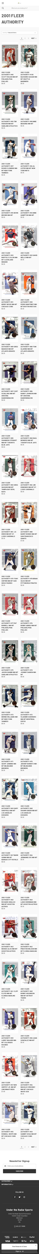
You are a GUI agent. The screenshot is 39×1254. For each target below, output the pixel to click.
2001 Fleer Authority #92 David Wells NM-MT (29, 255)
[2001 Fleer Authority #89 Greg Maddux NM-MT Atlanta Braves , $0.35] (10, 328)
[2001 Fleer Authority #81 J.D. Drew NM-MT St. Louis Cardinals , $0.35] (10, 513)
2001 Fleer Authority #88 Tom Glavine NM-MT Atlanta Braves (28, 348)
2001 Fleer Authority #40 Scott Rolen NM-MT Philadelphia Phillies (10, 77)
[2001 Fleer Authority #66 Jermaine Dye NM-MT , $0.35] (29, 836)
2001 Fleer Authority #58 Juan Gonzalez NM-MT (29, 1038)
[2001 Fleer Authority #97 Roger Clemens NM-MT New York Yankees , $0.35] (10, 147)
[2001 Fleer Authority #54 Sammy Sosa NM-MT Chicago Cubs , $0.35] (29, 1113)
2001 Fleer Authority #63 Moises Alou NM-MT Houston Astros (9, 948)
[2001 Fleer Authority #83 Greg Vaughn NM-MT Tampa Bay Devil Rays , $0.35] (10, 466)
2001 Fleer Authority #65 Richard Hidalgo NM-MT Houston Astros (8, 902)
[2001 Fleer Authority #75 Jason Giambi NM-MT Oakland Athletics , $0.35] (10, 651)
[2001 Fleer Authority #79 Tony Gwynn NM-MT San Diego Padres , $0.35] (10, 560)
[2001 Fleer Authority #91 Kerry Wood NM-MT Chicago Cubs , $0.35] (10, 283)
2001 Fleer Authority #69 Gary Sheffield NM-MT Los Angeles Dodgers (10, 810)
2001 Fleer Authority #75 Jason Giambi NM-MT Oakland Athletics (10, 671)
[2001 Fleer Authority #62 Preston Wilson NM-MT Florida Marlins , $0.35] (29, 928)
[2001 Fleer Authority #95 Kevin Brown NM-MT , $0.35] (10, 194)
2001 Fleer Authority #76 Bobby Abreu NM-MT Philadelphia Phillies (29, 625)
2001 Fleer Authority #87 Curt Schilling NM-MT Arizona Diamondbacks (10, 393)
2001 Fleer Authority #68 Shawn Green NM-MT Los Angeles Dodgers (29, 810)
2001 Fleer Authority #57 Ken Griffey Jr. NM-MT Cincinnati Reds (9, 1086)
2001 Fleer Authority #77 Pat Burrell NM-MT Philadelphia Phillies (9, 625)
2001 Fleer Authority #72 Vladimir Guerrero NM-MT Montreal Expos (28, 717)
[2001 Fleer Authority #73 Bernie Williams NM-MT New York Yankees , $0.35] (10, 696)
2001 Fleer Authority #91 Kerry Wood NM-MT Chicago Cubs (9, 303)
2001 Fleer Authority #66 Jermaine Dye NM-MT (29, 855)
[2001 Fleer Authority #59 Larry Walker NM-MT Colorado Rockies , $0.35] (10, 1019)
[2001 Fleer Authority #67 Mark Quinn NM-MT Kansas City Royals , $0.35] (10, 836)
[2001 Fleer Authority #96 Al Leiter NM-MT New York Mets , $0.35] (29, 147)
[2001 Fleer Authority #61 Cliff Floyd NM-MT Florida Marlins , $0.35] (10, 972)
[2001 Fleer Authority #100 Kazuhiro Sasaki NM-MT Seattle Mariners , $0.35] (29, 56)
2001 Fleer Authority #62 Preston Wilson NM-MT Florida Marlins (29, 948)
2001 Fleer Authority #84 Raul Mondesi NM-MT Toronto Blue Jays (29, 439)
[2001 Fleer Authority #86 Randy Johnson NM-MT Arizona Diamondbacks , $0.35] (29, 373)
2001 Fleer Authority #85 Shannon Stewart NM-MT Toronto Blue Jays (9, 440)
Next (33, 38)
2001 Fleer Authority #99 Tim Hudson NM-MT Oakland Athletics (10, 122)
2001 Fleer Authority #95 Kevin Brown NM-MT (10, 213)
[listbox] (22, 32)
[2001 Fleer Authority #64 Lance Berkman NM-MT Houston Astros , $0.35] (29, 881)
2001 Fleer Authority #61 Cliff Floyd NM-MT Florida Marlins (10, 992)
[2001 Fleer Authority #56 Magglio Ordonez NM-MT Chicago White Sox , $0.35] (29, 1066)
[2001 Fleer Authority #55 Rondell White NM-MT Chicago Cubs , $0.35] (10, 1113)
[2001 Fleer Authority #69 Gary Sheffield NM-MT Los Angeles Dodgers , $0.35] (10, 790)
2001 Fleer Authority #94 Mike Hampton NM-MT (28, 213)
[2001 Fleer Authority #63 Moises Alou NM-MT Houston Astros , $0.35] (10, 928)
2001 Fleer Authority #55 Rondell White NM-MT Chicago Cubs (9, 1133)
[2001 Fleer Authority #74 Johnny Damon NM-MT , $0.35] (29, 651)
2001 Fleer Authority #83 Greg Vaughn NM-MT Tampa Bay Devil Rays (10, 487)
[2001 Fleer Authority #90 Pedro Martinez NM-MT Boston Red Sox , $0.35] (29, 283)
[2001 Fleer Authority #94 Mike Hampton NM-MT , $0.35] (29, 194)
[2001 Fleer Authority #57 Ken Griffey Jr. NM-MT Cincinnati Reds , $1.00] (10, 1066)
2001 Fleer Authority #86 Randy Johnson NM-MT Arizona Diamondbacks (29, 393)
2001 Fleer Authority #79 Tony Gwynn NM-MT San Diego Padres (10, 580)
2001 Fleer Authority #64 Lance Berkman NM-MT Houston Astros (29, 901)
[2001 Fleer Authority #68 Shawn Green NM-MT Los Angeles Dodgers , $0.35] (29, 790)
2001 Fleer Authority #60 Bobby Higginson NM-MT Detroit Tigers (27, 993)
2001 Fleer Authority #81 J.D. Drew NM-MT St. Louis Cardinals (9, 533)
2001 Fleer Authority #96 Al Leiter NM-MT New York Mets (28, 167)
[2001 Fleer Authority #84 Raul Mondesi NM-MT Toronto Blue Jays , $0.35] (29, 419)
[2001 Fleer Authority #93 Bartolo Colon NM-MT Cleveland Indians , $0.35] (10, 236)
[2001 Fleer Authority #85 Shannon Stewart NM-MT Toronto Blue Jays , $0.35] (10, 419)
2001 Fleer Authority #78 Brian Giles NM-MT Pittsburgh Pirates (29, 580)
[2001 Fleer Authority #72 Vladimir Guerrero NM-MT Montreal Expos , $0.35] (29, 696)
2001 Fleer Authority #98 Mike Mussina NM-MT (28, 121)
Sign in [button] (18, 1251)
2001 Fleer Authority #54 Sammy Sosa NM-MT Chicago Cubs (29, 1133)
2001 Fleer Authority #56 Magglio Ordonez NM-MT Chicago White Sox (28, 1087)
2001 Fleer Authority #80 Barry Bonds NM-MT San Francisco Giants (29, 534)
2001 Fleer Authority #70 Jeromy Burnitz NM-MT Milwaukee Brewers (29, 763)
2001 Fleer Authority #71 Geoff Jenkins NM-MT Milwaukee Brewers (9, 763)
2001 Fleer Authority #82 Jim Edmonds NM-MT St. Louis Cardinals (28, 486)
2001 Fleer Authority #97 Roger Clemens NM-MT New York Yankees (10, 168)
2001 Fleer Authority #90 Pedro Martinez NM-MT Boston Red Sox (29, 303)
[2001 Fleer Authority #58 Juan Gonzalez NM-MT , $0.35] (29, 1019)
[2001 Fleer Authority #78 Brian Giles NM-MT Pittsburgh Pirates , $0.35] (29, 560)
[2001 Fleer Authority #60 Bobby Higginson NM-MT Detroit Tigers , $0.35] (29, 972)
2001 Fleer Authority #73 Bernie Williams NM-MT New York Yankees (10, 717)
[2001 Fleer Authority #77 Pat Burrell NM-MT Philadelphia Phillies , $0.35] (10, 604)
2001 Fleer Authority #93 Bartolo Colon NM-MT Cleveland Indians (10, 257)
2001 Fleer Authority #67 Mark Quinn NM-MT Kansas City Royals (10, 856)
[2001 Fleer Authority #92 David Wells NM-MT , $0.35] (29, 236)
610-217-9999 (20, 1226)
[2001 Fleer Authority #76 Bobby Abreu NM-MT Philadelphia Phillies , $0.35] (29, 604)
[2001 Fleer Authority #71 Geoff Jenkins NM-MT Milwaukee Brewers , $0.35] (10, 743)
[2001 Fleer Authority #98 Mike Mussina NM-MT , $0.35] (29, 103)
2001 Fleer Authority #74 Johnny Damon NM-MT (28, 671)
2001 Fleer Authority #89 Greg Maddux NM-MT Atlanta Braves (10, 348)
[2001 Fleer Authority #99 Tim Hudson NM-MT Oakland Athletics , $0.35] (10, 103)
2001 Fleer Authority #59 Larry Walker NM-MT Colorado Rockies (9, 1040)
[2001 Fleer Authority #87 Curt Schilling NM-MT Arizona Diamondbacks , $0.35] (10, 373)
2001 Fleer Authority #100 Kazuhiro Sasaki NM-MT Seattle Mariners (29, 77)
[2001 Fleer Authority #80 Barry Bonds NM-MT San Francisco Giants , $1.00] (29, 513)
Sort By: (5, 32)
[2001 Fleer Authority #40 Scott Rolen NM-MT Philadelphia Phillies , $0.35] (10, 56)
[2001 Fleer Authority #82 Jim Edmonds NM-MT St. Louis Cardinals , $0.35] (29, 466)
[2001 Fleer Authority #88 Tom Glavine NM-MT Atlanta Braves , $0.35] (29, 328)
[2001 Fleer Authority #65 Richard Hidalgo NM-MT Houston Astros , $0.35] (10, 881)
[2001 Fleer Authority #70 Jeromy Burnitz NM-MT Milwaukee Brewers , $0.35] (29, 743)
